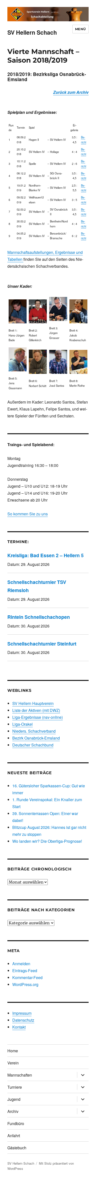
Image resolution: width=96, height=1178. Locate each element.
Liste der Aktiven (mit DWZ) (36, 710)
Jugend (13, 1099)
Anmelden (21, 963)
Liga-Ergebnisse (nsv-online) (37, 717)
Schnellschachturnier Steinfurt (41, 643)
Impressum (22, 1013)
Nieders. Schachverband (34, 731)
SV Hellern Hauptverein (33, 703)
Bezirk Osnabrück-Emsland (36, 738)
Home (12, 1051)
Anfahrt (13, 1135)
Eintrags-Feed (24, 970)
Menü (80, 29)
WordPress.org (25, 984)
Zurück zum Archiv (71, 92)
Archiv (12, 1111)
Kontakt (19, 1027)
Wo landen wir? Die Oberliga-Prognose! (47, 841)
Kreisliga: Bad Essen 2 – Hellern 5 (45, 555)
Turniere (14, 1087)
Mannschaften (19, 1075)
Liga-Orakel (22, 724)
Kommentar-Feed (27, 977)
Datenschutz (23, 1020)
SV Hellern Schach (32, 32)
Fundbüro (15, 1123)
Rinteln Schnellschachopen (38, 616)
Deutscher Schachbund (32, 745)
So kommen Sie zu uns (27, 514)
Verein (13, 1063)
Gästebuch (16, 1148)
